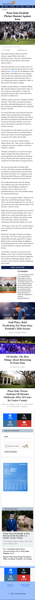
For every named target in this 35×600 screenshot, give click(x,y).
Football (27, 6)
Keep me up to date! (11, 451)
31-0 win (14, 71)
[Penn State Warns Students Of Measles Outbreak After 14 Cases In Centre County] (17, 388)
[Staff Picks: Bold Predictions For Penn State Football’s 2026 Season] (17, 319)
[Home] (9, 4)
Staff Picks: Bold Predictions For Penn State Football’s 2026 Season (17, 325)
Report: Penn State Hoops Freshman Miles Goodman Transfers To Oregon (17, 557)
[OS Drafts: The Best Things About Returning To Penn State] (17, 353)
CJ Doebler (7, 50)
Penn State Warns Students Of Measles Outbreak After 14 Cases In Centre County (17, 395)
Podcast (12, 6)
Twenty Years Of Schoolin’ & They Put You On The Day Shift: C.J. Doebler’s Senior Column (16, 535)
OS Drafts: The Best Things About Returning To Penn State (17, 360)
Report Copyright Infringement (25, 585)
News (6, 6)
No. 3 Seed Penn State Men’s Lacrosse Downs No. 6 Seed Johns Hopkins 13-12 (16, 551)
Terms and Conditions (10, 585)
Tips (17, 6)
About (22, 6)
